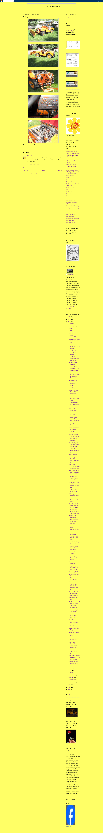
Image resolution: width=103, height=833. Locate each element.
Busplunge (71, 274)
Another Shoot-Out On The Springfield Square (74, 346)
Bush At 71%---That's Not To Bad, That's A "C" (74, 341)
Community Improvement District (73, 557)
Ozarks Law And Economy (72, 210)
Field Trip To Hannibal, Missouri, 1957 (74, 450)
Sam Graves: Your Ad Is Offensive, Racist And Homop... (74, 657)
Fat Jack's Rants (70, 189)
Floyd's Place (72, 440)
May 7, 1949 (72, 408)
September (72, 675)
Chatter (68, 179)
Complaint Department (71, 182)
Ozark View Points (70, 214)
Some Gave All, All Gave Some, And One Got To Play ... (74, 505)
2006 (69, 317)
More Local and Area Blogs (72, 206)
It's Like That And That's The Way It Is (74, 651)
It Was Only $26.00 (73, 571)
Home (43, 170)
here (31, 144)
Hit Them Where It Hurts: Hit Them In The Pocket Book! (74, 511)
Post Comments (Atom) (35, 173)
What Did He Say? (73, 532)
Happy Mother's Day (74, 427)
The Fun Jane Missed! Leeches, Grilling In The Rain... (74, 603)
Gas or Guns (72, 581)
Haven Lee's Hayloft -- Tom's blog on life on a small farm (72, 166)
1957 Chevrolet (73, 454)
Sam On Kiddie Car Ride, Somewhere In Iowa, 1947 (74, 472)
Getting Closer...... (29, 17)
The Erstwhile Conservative (72, 187)
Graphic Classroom (70, 194)
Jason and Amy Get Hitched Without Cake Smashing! (73, 593)
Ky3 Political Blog (70, 200)
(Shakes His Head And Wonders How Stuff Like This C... (74, 404)
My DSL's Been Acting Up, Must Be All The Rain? (74, 418)
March (71, 328)
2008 (69, 321)
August (71, 672)
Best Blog (70, 30)
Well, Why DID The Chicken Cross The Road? (74, 634)
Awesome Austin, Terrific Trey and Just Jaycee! (73, 547)
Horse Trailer (72, 620)
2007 (69, 319)
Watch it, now (68, 826)
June (70, 668)
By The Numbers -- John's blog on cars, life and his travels (72, 160)
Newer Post (26, 170)
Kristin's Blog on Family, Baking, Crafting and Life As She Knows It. (73, 172)
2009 (69, 685)
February (71, 326)
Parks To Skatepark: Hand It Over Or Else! (74, 663)
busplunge (51, 6)
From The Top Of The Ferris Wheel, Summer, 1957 (74, 444)
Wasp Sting (72, 387)
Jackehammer (69, 198)
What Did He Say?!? (74, 529)
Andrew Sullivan (70, 175)
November (72, 679)
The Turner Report (70, 222)
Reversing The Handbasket (72, 218)
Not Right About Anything (72, 208)
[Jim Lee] (70, 824)
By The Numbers (73, 607)
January (71, 323)
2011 (69, 689)
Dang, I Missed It (73, 429)
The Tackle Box (70, 220)
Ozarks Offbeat (70, 216)
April (70, 330)
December (72, 682)
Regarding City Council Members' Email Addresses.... (74, 358)
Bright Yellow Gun (70, 177)
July (70, 670)
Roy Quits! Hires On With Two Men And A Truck (74, 478)
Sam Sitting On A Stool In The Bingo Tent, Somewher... (74, 466)
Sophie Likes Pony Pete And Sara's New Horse (73, 392)
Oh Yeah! (71, 396)
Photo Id (71, 527)
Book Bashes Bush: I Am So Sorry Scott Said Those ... (74, 624)
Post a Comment (27, 168)
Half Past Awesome (71, 196)
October (71, 677)
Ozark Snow (69, 212)
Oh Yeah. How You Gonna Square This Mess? (74, 499)
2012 (69, 692)
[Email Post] (23, 146)
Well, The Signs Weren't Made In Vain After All (73, 567)
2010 (69, 687)
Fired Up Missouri (70, 191)
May (70, 333)
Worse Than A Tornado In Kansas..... (72, 352)
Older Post (60, 170)
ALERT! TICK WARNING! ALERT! (73, 615)
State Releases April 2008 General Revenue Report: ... (74, 376)
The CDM (29, 155)
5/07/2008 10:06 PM (33, 164)
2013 (69, 694)
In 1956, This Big (73, 434)
